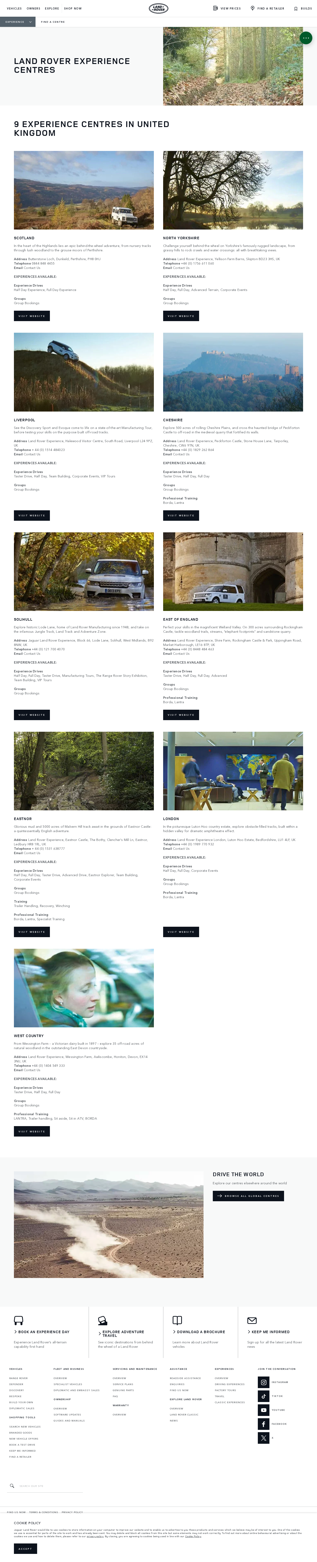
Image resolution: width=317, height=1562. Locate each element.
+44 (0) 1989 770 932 (197, 844)
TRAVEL (219, 1396)
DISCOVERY (16, 1390)
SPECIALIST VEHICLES (68, 1384)
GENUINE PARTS (123, 1390)
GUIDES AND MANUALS (69, 1420)
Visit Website (32, 316)
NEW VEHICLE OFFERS (24, 1438)
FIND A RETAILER (20, 1456)
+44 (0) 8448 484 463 (197, 649)
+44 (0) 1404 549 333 (48, 1065)
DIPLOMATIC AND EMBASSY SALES (77, 1390)
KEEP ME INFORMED (22, 1450)
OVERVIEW (60, 1378)
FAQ (115, 1396)
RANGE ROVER (18, 1378)
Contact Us (32, 267)
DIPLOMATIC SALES (22, 1408)
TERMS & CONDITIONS (43, 1512)
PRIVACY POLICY (72, 1512)
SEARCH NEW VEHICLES (25, 1426)
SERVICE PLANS (123, 1384)
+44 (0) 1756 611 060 (197, 263)
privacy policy (95, 1536)
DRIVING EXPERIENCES (230, 1384)
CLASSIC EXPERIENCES (230, 1402)
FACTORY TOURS (225, 1390)
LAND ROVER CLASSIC (184, 1414)
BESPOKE (15, 1396)
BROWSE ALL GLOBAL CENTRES (252, 1196)
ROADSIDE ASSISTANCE (185, 1378)
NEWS (174, 1420)
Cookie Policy (193, 1536)
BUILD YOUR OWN (21, 1402)
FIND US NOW (179, 1390)
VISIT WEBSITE (32, 515)
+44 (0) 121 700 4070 (48, 649)
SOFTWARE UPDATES (67, 1414)
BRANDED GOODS (20, 1432)
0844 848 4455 (43, 263)
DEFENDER (16, 1384)
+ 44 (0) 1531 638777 (48, 848)
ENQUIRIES (177, 1384)
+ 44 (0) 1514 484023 (48, 449)
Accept (25, 1548)
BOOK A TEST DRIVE (22, 1444)
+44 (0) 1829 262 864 (197, 449)
